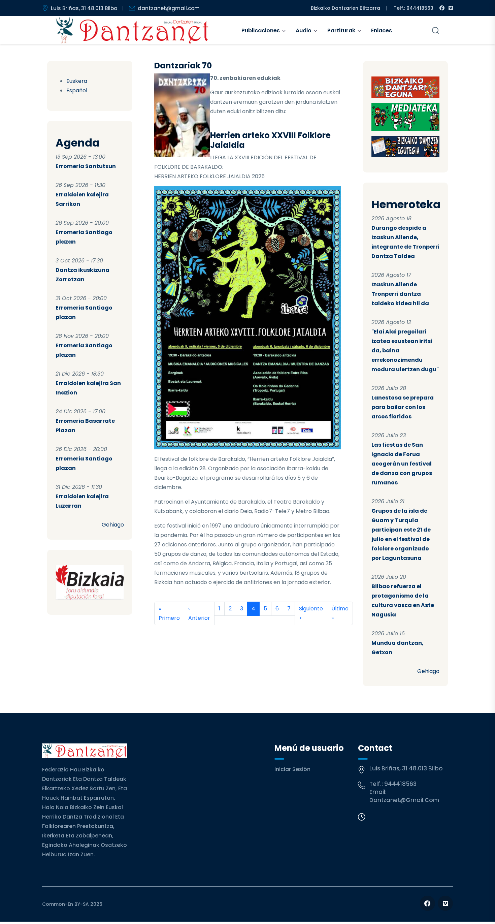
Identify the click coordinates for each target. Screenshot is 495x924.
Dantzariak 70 (183, 65)
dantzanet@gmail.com (169, 8)
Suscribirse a (157, 633)
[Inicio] (132, 30)
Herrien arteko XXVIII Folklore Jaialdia (270, 140)
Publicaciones (260, 30)
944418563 (400, 784)
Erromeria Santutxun (86, 166)
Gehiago (113, 525)
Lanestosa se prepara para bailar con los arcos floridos (402, 407)
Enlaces (381, 30)
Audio (303, 30)
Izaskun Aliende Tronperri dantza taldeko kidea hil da (400, 294)
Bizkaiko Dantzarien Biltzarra (345, 8)
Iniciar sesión (292, 769)
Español (76, 90)
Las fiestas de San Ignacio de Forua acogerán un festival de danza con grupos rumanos (401, 463)
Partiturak (341, 30)
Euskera (76, 81)
